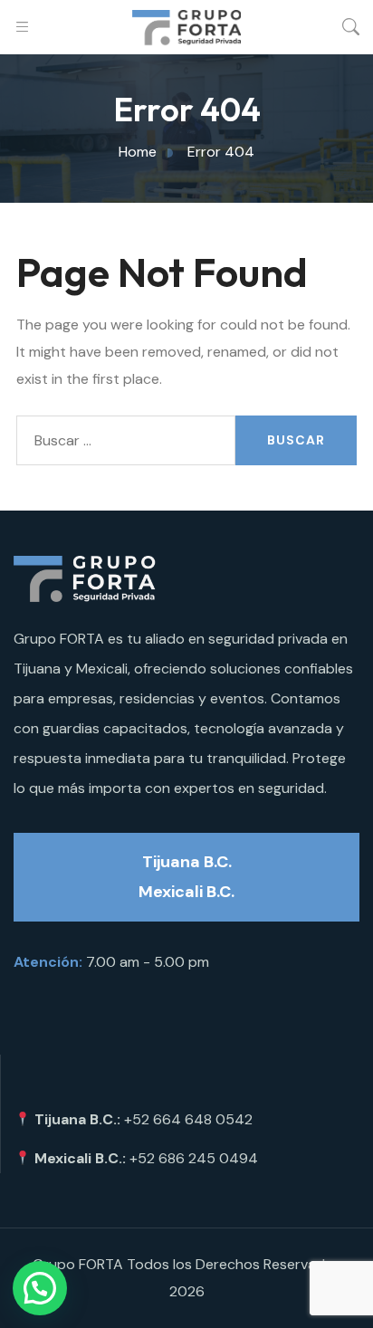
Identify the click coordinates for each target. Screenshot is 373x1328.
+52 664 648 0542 (188, 1119)
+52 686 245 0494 (193, 1158)
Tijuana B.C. (187, 862)
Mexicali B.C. (186, 892)
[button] (40, 1288)
